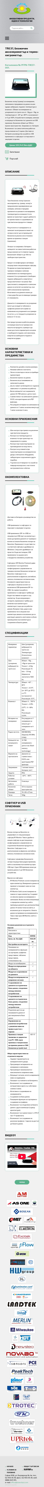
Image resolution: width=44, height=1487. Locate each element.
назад (22, 1182)
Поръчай (14, 158)
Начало (10, 1466)
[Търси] (32, 28)
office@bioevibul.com (19, 1482)
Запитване (15, 152)
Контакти (28, 1470)
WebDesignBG (11, 1485)
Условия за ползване (11, 1470)
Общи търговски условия (31, 1466)
